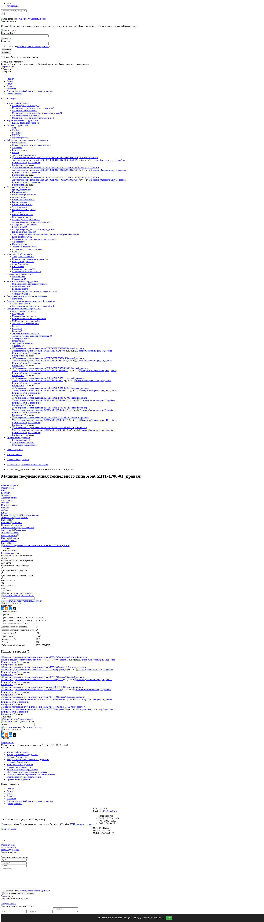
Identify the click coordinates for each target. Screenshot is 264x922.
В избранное (18, 165)
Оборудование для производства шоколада (27, 772)
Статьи (10, 81)
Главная (10, 79)
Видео (4, 543)
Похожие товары (9, 535)
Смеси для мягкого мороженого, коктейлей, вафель (31, 774)
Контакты (11, 89)
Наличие (5, 538)
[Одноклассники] (6, 608)
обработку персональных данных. (33, 46)
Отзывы (5, 532)
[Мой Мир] (10, 608)
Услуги (10, 84)
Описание (6, 525)
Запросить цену (107, 160)
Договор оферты (14, 93)
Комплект (5, 522)
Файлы (4, 540)
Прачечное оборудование (18, 779)
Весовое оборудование (17, 757)
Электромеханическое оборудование (24, 777)
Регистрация (12, 6)
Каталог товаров (9, 98)
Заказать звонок (38, 19)
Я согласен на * (27, 891)
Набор (4, 520)
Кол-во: (5, 598)
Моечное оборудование (18, 752)
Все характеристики (10, 553)
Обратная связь (8, 845)
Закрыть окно (7, 67)
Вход (9, 3)
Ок (169, 918)
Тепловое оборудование (18, 762)
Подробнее (120, 160)
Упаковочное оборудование (19, 767)
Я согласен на (27, 46)
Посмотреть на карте (83, 824)
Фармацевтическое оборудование (22, 754)
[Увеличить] (35, 545)
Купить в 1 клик (19, 162)
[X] (14, 608)
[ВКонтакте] (2, 608)
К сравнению (34, 162)
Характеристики (9, 527)
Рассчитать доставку (32, 601)
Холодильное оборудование (20, 764)
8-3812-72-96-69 (23, 19)
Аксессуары (6, 530)
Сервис (10, 86)
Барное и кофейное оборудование (22, 769)
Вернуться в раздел (10, 515)
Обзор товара (7, 517)
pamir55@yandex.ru (108, 811)
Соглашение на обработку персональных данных (30, 91)
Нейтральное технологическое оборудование (28, 759)
